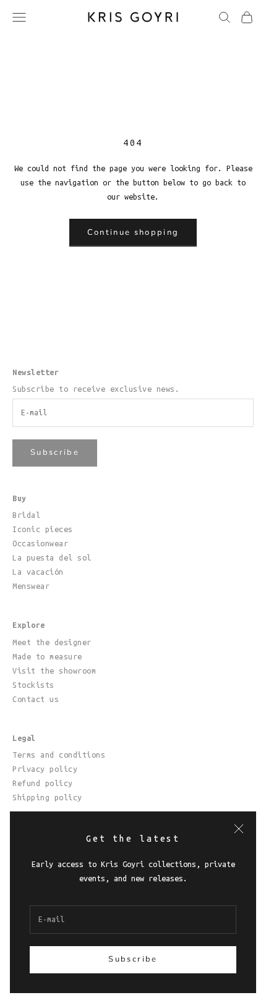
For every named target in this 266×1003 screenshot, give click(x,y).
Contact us (35, 699)
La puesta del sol (52, 557)
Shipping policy (47, 797)
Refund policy (42, 783)
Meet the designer (52, 642)
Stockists (33, 684)
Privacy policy (44, 768)
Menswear (30, 586)
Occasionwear (40, 543)
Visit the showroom (54, 670)
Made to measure (47, 656)
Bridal (26, 514)
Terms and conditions (58, 754)
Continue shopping (133, 232)
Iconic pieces (42, 529)
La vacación (38, 571)
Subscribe (132, 959)
